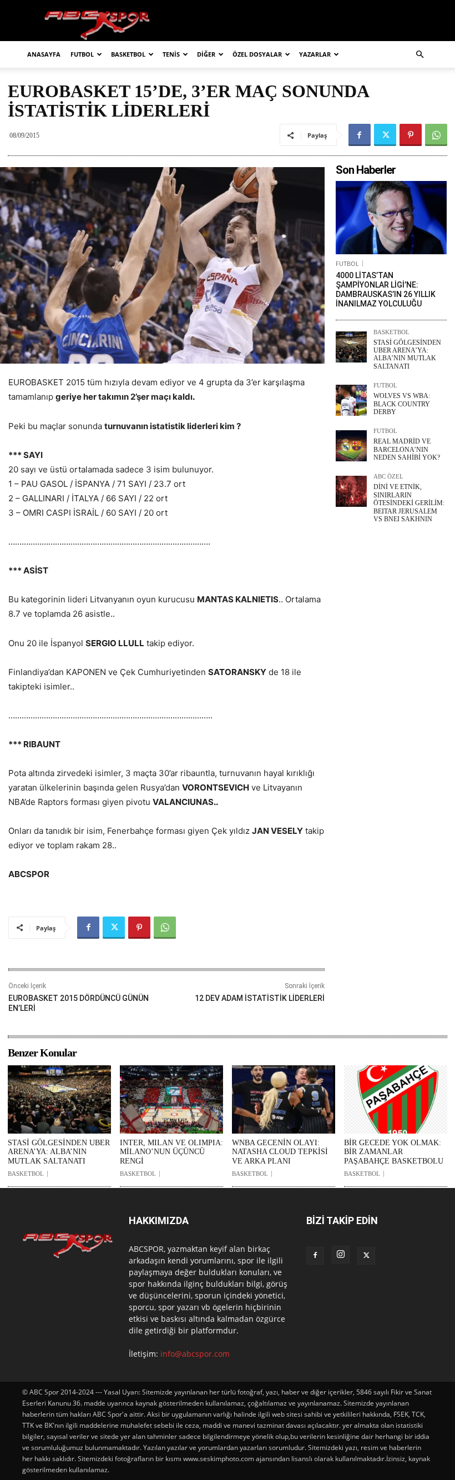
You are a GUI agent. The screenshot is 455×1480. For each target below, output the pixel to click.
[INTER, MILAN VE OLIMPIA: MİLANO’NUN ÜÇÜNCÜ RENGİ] (171, 1099)
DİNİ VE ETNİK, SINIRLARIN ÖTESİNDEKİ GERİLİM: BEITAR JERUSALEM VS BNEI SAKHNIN (408, 503)
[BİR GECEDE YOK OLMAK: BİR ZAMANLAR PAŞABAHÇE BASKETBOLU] (395, 1099)
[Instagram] (341, 1254)
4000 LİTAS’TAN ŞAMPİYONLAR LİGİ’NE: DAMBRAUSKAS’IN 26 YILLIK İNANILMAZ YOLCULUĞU (386, 289)
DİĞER (206, 54)
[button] (419, 54)
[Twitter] (385, 135)
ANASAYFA (43, 54)
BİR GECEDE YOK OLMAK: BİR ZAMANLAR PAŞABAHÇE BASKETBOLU (393, 1152)
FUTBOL (82, 54)
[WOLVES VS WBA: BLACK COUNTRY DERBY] (351, 400)
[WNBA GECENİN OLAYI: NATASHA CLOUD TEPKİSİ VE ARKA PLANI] (283, 1099)
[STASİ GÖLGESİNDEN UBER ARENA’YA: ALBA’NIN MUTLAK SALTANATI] (351, 347)
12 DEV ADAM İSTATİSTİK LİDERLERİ (260, 998)
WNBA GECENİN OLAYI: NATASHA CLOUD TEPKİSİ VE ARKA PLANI (280, 1152)
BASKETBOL (128, 54)
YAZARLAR (315, 54)
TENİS (171, 54)
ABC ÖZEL (388, 477)
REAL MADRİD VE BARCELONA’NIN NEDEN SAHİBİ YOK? (406, 449)
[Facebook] (359, 135)
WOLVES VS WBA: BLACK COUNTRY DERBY (401, 404)
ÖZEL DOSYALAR (257, 54)
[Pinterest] (411, 135)
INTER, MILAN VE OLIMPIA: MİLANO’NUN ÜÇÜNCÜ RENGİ (171, 1152)
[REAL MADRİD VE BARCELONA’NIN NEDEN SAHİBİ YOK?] (351, 445)
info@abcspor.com (195, 1353)
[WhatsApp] (436, 135)
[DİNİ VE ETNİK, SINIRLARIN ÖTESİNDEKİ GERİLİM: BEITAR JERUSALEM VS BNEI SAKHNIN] (351, 491)
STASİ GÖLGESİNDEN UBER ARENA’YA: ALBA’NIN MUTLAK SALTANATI (407, 354)
